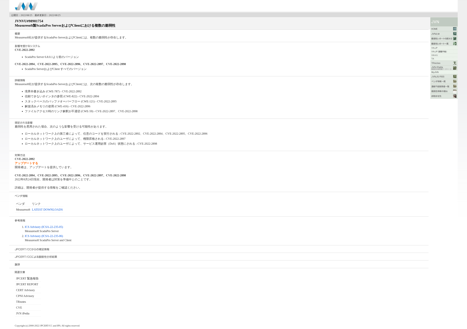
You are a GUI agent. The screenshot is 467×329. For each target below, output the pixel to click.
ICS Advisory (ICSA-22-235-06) (44, 236)
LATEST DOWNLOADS (47, 209)
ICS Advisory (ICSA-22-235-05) (44, 226)
